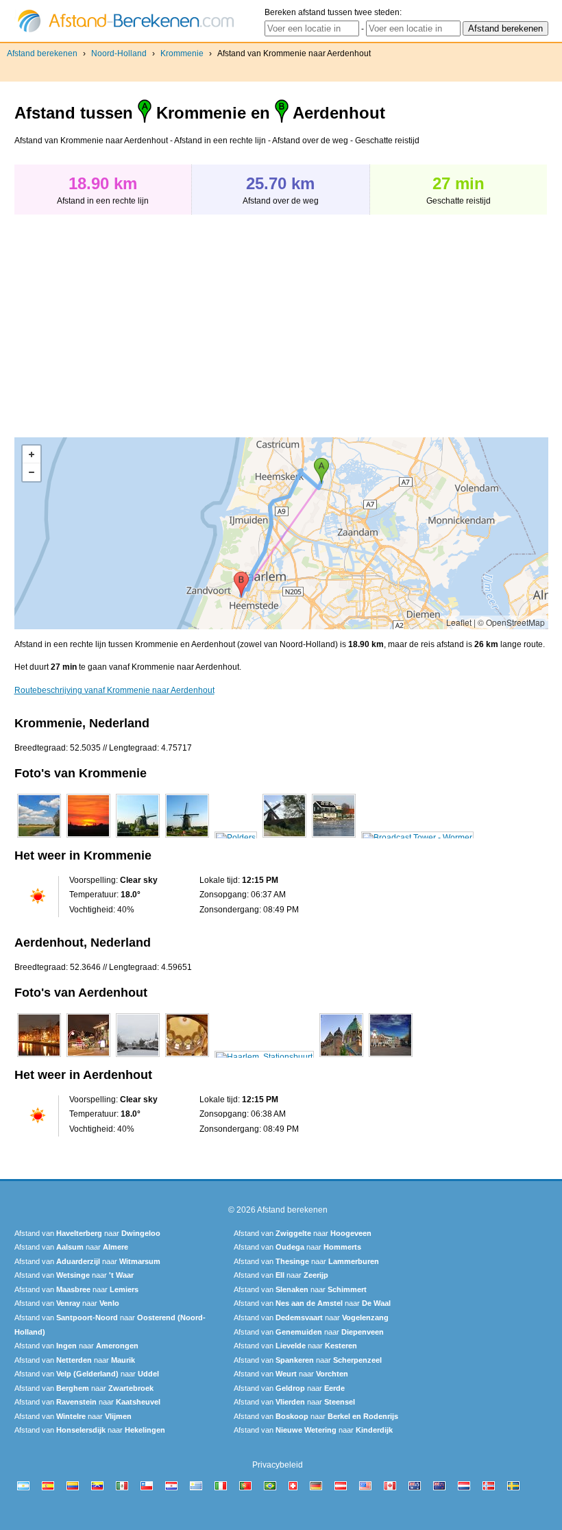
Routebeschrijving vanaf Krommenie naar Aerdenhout (114, 690)
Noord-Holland (119, 53)
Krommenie (182, 53)
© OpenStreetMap (511, 622)
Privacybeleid (277, 1465)
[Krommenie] (39, 837)
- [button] (31, 472)
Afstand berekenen (42, 53)
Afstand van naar (87, 1233)
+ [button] (31, 454)
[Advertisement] (129, 319)
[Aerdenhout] (39, 1057)
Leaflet (459, 622)
